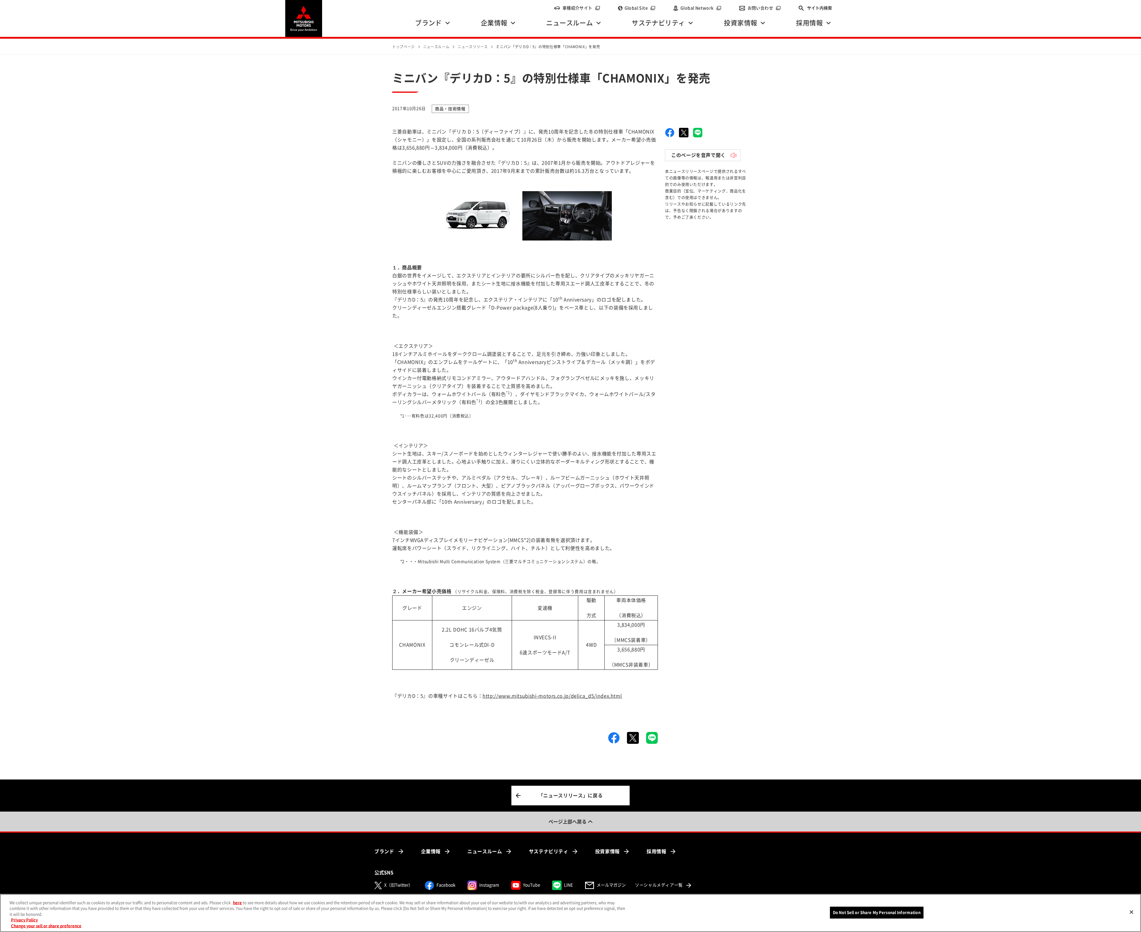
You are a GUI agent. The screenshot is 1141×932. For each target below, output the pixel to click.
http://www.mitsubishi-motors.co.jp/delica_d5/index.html (552, 696)
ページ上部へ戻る (568, 821)
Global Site (640, 8)
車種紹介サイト (581, 8)
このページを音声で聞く (698, 155)
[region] (570, 913)
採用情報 (656, 851)
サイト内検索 (819, 8)
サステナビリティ (548, 851)
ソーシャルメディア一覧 (659, 885)
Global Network (700, 8)
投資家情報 (607, 851)
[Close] (1131, 912)
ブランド (384, 851)
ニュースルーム (484, 851)
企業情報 (431, 851)
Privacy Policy (24, 920)
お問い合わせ (764, 8)
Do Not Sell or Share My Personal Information (877, 912)
